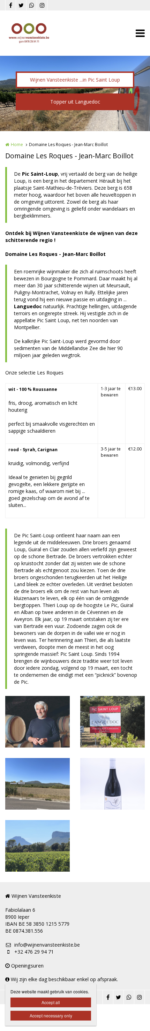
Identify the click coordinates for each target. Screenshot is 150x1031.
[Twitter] (21, 5)
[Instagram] (42, 5)
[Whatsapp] (31, 5)
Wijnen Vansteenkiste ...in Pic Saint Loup (75, 79)
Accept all (51, 1002)
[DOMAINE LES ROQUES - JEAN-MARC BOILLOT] (37, 722)
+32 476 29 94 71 (34, 951)
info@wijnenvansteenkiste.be (47, 944)
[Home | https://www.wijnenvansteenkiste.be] (39, 33)
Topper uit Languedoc (75, 101)
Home (17, 144)
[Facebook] (10, 5)
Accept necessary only (51, 1015)
